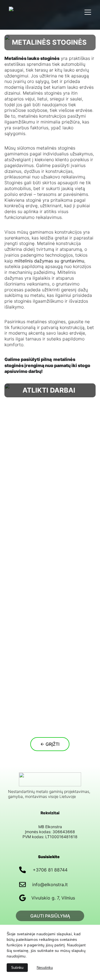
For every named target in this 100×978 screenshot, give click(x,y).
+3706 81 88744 (50, 870)
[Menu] (87, 12)
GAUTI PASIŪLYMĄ (50, 916)
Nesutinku (45, 968)
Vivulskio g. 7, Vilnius (53, 898)
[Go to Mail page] (22, 884)
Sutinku (17, 968)
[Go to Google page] (22, 897)
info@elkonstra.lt (50, 884)
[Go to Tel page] (22, 869)
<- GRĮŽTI (49, 744)
